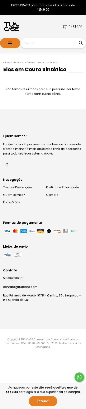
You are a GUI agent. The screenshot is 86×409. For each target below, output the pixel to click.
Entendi (43, 401)
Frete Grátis (11, 202)
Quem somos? (14, 194)
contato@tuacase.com (20, 287)
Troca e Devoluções (17, 187)
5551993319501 (13, 278)
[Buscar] (80, 43)
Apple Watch (16, 62)
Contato (52, 194)
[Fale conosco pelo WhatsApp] (79, 377)
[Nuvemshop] (20, 375)
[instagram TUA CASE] (6, 164)
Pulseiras (29, 62)
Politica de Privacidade (62, 187)
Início (6, 62)
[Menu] (10, 43)
